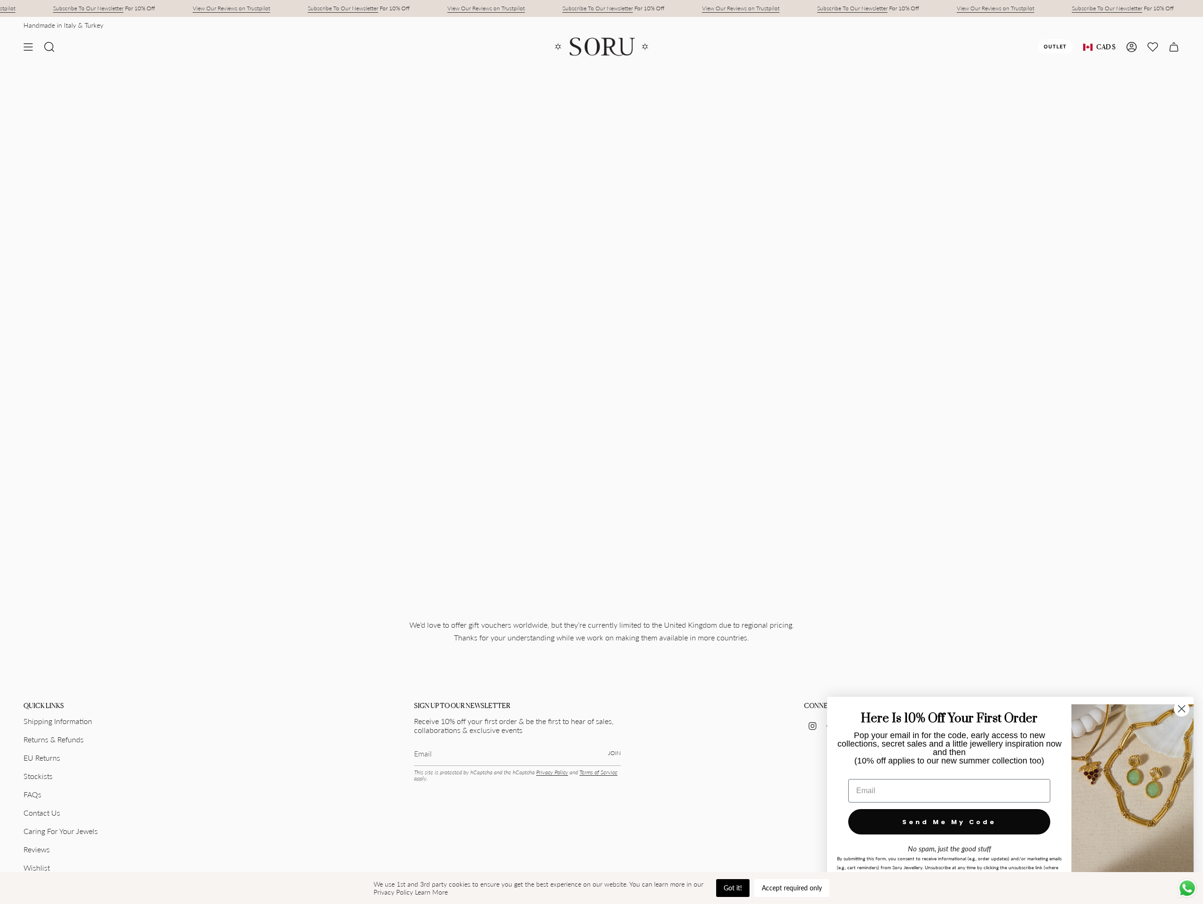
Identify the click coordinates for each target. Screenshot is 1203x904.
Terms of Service (598, 772)
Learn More (431, 892)
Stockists (38, 776)
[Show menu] (28, 47)
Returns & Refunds (53, 739)
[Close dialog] (1181, 709)
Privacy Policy (552, 772)
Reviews (36, 849)
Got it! (733, 888)
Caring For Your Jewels (60, 830)
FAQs (32, 794)
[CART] (1174, 47)
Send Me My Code (949, 822)
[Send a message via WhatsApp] (1187, 888)
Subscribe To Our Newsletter (88, 8)
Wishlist (36, 867)
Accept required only (792, 888)
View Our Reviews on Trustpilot (231, 8)
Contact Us (41, 812)
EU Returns (41, 757)
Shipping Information (57, 721)
